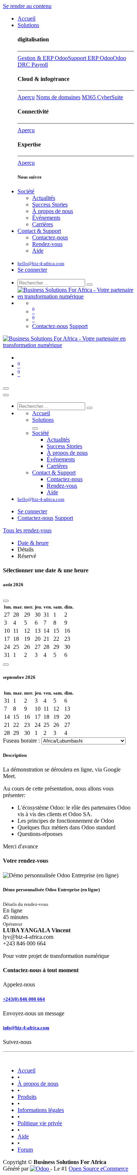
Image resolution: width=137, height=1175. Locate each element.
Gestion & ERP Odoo (43, 58)
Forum (25, 1149)
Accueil (26, 1070)
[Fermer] (6, 395)
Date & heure (33, 543)
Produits (27, 1097)
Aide (23, 1136)
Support (78, 326)
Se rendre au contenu (27, 6)
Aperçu (26, 97)
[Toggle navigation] (6, 388)
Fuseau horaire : (22, 740)
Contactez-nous (50, 326)
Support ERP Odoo (90, 58)
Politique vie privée (40, 1123)
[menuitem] (26, 18)
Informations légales (41, 1110)
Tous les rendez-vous (27, 530)
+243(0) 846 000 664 (24, 999)
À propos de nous (38, 1084)
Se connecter (32, 270)
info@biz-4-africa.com (26, 1027)
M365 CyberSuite (102, 97)
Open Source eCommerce (98, 1168)
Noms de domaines (58, 97)
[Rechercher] (89, 284)
